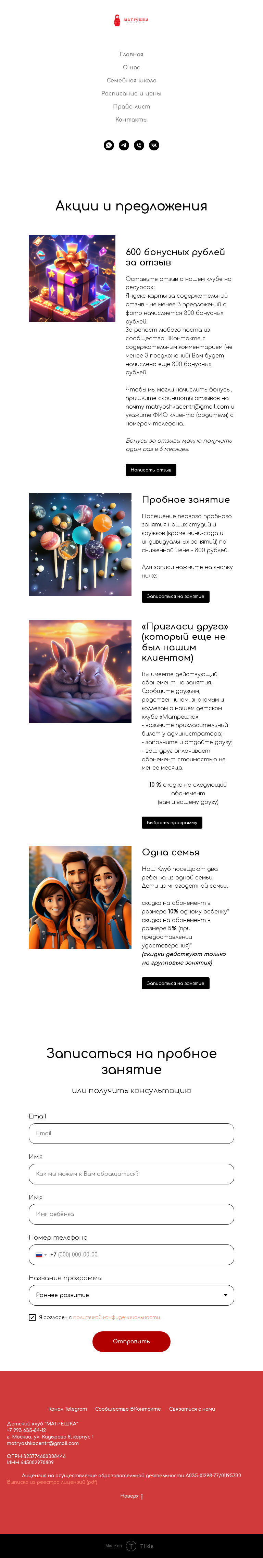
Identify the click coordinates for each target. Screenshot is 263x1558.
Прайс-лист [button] (131, 107)
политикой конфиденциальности (116, 1317)
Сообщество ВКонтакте (128, 1409)
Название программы (66, 1278)
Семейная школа (131, 81)
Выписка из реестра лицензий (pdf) (52, 1482)
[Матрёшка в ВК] (154, 145)
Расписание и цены (131, 94)
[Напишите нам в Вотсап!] (109, 145)
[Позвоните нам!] (139, 145)
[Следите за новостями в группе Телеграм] (124, 145)
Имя (36, 1156)
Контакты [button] (131, 120)
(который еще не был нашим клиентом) (185, 642)
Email (37, 1116)
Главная (131, 55)
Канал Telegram (67, 1409)
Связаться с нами (192, 1409)
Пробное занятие (186, 500)
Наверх (129, 1496)
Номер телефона (58, 1237)
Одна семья (170, 852)
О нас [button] (131, 68)
